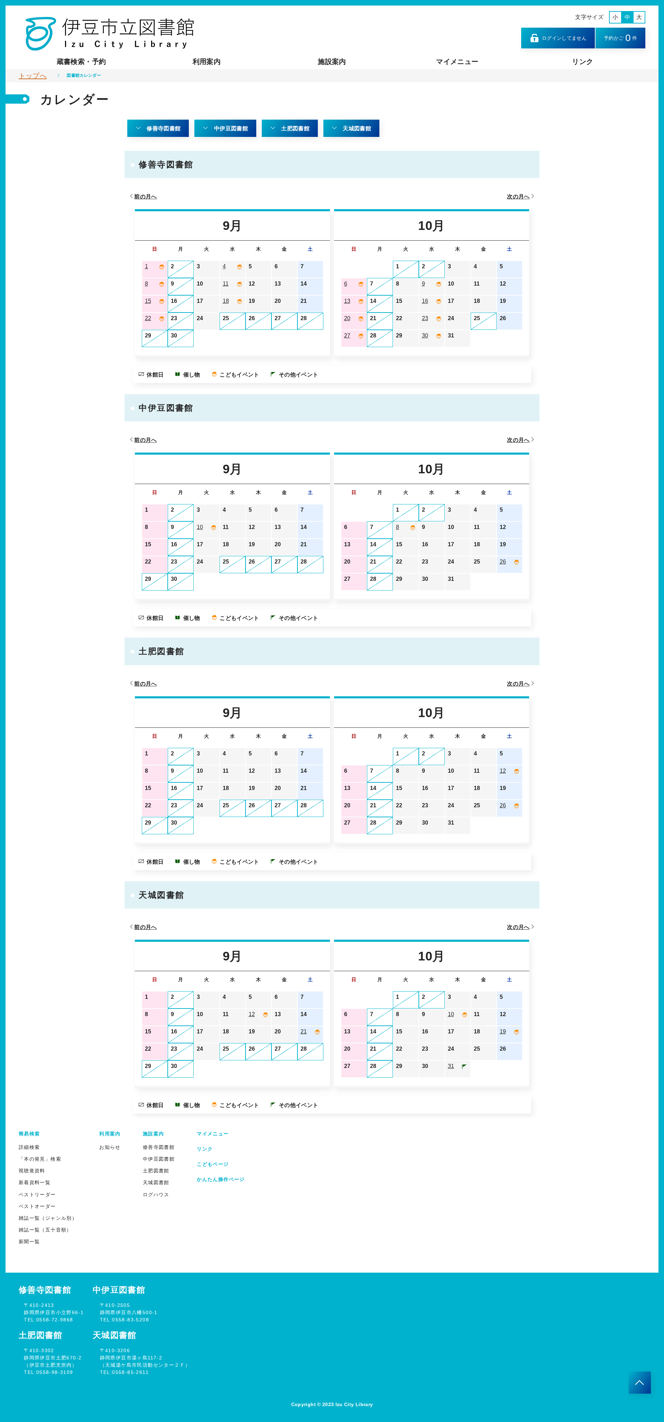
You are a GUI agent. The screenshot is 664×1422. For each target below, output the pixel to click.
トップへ (33, 76)
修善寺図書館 (164, 128)
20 (347, 318)
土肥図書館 (295, 128)
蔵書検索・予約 (81, 61)
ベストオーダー (37, 1206)
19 (503, 1031)
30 (425, 335)
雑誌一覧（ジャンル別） (48, 1218)
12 (503, 771)
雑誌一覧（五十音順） (45, 1230)
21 (304, 1031)
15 (148, 301)
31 (451, 1066)
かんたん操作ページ (221, 1179)
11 (226, 284)
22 (148, 318)
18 (226, 301)
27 (347, 335)
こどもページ (213, 1164)
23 (425, 318)
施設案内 (332, 61)
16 (425, 301)
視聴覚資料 (32, 1170)
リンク (582, 61)
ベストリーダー (37, 1194)
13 (347, 301)
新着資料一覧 (34, 1182)
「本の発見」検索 (40, 1159)
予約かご (620, 37)
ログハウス (156, 1194)
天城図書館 (357, 128)
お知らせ (110, 1147)
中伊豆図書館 (231, 128)
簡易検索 (29, 1133)
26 (503, 562)
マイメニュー (457, 61)
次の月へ (518, 196)
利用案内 (207, 61)
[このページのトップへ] (640, 1383)
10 (200, 527)
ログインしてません (564, 38)
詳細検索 (29, 1147)
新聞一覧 (29, 1241)
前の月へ (145, 196)
